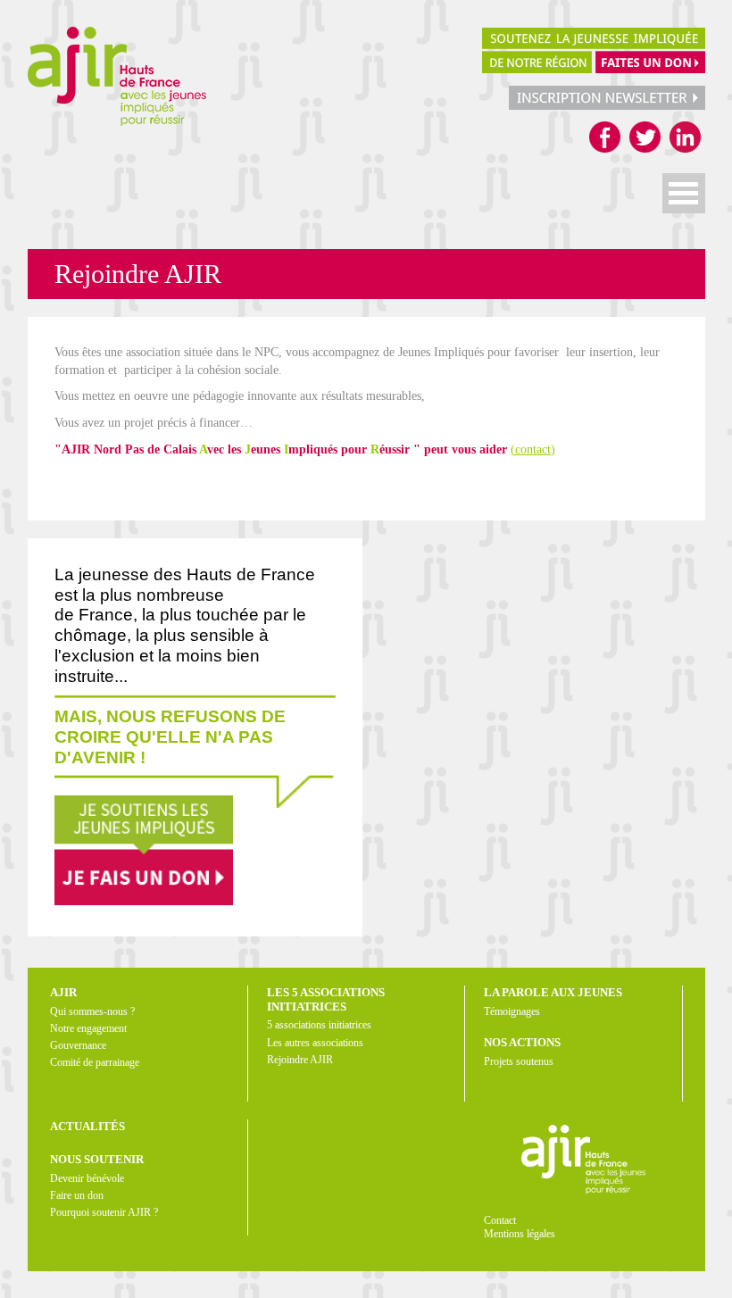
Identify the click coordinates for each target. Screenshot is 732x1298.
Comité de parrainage (94, 1062)
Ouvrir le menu (683, 193)
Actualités (87, 1126)
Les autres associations (315, 1042)
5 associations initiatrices (319, 1025)
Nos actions (522, 1042)
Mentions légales (519, 1233)
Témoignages (512, 1011)
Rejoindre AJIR (300, 1059)
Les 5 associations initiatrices (326, 999)
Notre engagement (88, 1028)
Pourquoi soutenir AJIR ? (104, 1212)
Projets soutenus (518, 1061)
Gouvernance (78, 1045)
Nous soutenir (97, 1159)
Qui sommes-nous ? (92, 1011)
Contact (500, 1220)
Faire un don (77, 1195)
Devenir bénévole (87, 1178)
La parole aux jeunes (553, 992)
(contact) (533, 449)
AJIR (63, 992)
